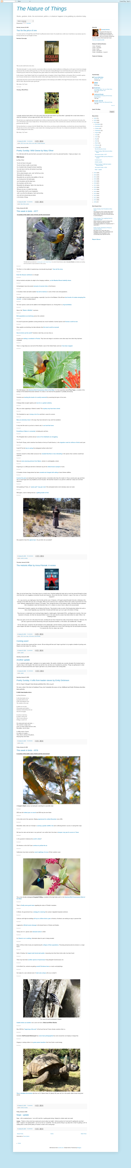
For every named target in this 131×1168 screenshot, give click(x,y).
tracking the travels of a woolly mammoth (35, 397)
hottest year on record (30, 812)
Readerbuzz (97, 87)
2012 (95, 195)
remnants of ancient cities (40, 286)
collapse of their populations (51, 945)
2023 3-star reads (24, 143)
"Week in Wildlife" (28, 310)
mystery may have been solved (51, 408)
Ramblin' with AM (98, 100)
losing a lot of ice (34, 414)
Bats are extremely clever (23, 420)
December (97, 124)
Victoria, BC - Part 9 (98, 78)
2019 (95, 181)
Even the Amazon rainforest (24, 274)
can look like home (48, 425)
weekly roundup (24, 558)
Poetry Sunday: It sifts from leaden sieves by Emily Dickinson (43, 680)
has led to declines (42, 291)
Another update (23, 660)
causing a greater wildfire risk (45, 825)
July (96, 134)
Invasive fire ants (21, 478)
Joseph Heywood (41, 143)
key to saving (29, 448)
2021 (95, 177)
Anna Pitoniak (37, 636)
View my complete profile (98, 40)
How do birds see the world (24, 333)
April (96, 141)
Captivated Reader (99, 94)
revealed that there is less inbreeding (52, 453)
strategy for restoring (39, 912)
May (96, 139)
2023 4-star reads (33, 143)
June (96, 136)
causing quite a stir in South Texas (44, 261)
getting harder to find (43, 492)
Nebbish (96, 83)
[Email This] (36, 141)
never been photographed (46, 1035)
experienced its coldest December (47, 819)
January (97, 147)
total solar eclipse (41, 973)
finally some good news (27, 905)
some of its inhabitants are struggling (47, 436)
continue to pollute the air (40, 845)
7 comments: (30, 1105)
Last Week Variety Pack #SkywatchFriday (103, 102)
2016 (95, 187)
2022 (95, 174)
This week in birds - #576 (27, 750)
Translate (28, 23)
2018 (95, 183)
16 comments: (30, 556)
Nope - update (23, 1115)
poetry (27, 204)
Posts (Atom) (26, 1136)
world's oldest (37, 839)
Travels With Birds (98, 77)
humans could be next (71, 321)
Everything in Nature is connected (26, 431)
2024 (95, 122)
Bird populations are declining (25, 316)
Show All (113, 105)
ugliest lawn (32, 540)
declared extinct (37, 931)
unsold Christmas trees (42, 966)
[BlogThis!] (37, 141)
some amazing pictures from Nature (31, 461)
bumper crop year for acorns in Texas (68, 832)
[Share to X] (39, 141)
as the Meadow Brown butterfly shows (60, 280)
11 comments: (30, 670)
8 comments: (30, 201)
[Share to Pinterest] (42, 141)
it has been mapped (67, 346)
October (97, 128)
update (22, 652)
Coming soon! (23, 641)
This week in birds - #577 (27, 211)
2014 (95, 191)
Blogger (79, 1147)
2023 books (31, 636)
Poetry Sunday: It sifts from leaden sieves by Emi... (103, 165)
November (97, 126)
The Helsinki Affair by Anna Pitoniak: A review (36, 565)
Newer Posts (20, 1133)
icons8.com (61, 1147)
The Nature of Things (42, 9)
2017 (95, 185)
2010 (95, 199)
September (98, 130)
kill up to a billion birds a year (42, 918)
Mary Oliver (23, 204)
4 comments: (30, 634)
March (96, 143)
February (97, 145)
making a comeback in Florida (31, 338)
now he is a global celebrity (44, 403)
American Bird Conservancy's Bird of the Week (41, 390)
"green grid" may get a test (38, 487)
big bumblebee (67, 304)
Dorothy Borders (105, 29)
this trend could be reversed (51, 327)
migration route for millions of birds (70, 442)
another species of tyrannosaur (36, 959)
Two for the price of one (27, 30)
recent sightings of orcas (41, 852)
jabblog (96, 82)
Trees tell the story (58, 269)
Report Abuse (96, 239)
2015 (95, 189)
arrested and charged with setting (49, 472)
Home (52, 1133)
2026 (95, 118)
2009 (95, 202)
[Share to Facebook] (41, 141)
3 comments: (30, 650)
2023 (95, 172)
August (97, 132)
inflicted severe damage (29, 925)
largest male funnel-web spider (36, 953)
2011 (95, 197)
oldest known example (54, 466)
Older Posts (83, 1133)
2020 (95, 179)
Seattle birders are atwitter (24, 1022)
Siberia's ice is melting (24, 938)
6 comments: (30, 141)
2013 (95, 193)
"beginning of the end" (30, 1029)
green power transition (39, 1042)
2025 (95, 120)
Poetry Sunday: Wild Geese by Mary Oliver (35, 150)
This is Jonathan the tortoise (24, 1093)
